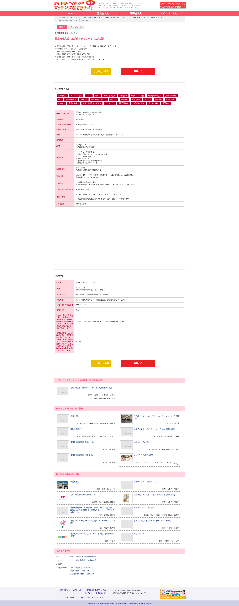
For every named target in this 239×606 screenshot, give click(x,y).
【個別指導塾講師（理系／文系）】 (83, 442)
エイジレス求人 (168, 13)
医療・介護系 (75, 556)
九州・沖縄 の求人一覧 (136, 17)
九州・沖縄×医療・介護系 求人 (81, 568)
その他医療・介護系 (88, 556)
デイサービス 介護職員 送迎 (145, 482)
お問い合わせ (78, 590)
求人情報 (84, 20)
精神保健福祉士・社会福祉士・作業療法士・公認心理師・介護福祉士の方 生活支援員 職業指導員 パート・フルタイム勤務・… (92, 510)
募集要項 (62, 27)
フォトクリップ (76, 27)
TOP (70, 13)
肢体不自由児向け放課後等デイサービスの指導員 (152, 521)
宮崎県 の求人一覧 (156, 17)
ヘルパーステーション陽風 (144, 508)
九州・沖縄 (74, 560)
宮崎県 (82, 560)
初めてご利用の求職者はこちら (172, 4)
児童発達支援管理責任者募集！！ (82, 495)
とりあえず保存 (101, 71)
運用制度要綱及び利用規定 (96, 590)
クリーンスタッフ (140, 534)
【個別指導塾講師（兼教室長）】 (82, 455)
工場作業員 (74, 416)
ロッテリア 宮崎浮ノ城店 (143, 455)
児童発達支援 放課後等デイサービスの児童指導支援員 (91, 388)
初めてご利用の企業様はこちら (172, 7)
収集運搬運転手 (76, 429)
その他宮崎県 (91, 560)
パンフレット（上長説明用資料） (96, 593)
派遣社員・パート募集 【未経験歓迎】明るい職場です (155, 495)
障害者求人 (136, 13)
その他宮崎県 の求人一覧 (68, 20)
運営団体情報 (65, 590)
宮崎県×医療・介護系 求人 (79, 571)
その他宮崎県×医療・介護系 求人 (82, 574)
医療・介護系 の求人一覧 (115, 17)
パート (73, 564)
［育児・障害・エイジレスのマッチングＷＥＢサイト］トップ (78, 17)
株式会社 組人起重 (141, 442)
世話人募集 (74, 482)
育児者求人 (103, 13)
